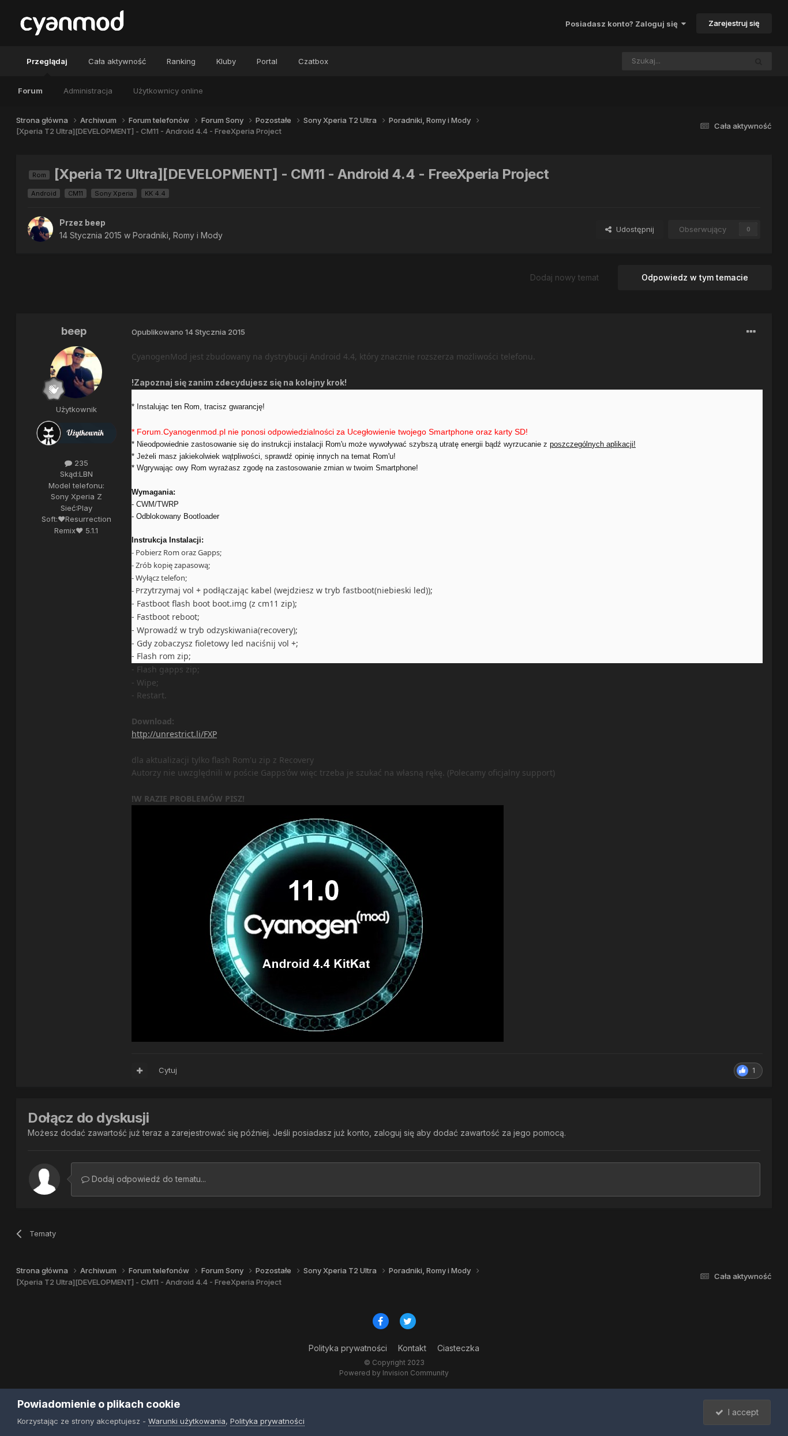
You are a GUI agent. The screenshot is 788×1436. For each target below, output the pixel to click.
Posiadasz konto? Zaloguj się (623, 23)
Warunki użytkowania (187, 1421)
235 (80, 463)
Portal (267, 61)
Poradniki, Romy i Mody (178, 235)
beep (95, 222)
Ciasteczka (458, 1348)
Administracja (87, 90)
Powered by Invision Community (394, 1372)
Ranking (181, 61)
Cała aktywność (117, 61)
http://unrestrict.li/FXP (174, 733)
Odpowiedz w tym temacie (694, 277)
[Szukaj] (758, 61)
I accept (741, 1412)
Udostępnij (632, 229)
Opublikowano (188, 331)
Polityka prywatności (348, 1348)
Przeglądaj (47, 61)
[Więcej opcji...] (751, 332)
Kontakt (412, 1348)
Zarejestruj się (734, 23)
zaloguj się (394, 1133)
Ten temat (713, 61)
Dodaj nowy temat (564, 277)
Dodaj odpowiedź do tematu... (147, 1179)
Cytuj (168, 1070)
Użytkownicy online (168, 90)
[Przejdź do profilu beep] (40, 229)
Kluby (226, 61)
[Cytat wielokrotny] (140, 1071)
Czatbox (313, 61)
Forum (30, 90)
